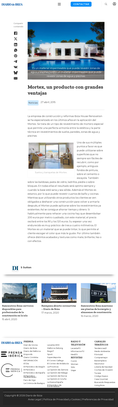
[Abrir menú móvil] (59, 4)
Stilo (73, 367)
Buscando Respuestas (104, 382)
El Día (26, 363)
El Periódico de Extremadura (54, 386)
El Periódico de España (34, 372)
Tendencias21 (100, 348)
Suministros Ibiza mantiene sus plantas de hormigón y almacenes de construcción (97, 309)
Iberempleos (100, 360)
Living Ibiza (99, 385)
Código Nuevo (101, 376)
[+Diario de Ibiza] (12, 3)
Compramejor (101, 357)
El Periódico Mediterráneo (30, 376)
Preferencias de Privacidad (98, 399)
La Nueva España (55, 382)
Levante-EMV (53, 345)
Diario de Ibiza (30, 348)
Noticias (33, 102)
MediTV (74, 354)
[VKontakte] (16, 67)
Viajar (73, 370)
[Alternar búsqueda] (106, 4)
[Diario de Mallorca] (12, 342)
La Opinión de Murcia (57, 376)
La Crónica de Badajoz (34, 383)
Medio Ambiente (102, 351)
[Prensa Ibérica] (12, 354)
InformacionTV (77, 351)
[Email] (16, 78)
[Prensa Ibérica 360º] (12, 370)
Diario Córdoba (31, 357)
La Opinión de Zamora (57, 369)
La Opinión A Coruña (56, 379)
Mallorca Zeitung (55, 348)
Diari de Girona (31, 345)
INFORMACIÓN (31, 360)
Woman (74, 364)
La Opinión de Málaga (57, 372)
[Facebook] (16, 33)
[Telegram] (16, 61)
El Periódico (29, 369)
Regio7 (50, 351)
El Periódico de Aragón (34, 366)
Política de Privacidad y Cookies (61, 399)
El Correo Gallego (55, 360)
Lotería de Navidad (103, 367)
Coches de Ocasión (103, 370)
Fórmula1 (98, 354)
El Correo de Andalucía (58, 363)
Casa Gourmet (101, 379)
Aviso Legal (34, 399)
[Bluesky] (16, 73)
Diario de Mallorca (32, 351)
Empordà (28, 354)
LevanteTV (76, 348)
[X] (16, 39)
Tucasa (97, 373)
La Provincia (52, 366)
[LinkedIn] (16, 44)
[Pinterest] (16, 56)
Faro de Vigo (30, 380)
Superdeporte (54, 357)
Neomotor (99, 363)
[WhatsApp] (16, 50)
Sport (50, 354)
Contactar (81, 4)
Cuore (74, 361)
